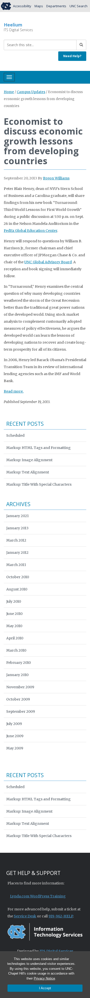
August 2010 (16, 589)
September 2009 (20, 711)
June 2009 (15, 736)
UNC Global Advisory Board (48, 262)
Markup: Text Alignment (27, 472)
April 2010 (14, 638)
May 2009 (14, 748)
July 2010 (13, 601)
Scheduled (15, 435)
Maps (38, 6)
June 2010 (14, 613)
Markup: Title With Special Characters (39, 484)
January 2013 (17, 528)
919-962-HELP (60, 916)
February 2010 (18, 662)
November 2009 (20, 687)
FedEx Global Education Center (30, 230)
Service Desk (25, 916)
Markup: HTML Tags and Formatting (38, 447)
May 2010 (14, 626)
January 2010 (17, 675)
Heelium (13, 25)
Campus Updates (31, 92)
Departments (56, 6)
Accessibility (22, 6)
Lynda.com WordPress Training (38, 896)
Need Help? (72, 56)
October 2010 (17, 577)
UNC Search (79, 6)
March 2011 (16, 565)
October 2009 (18, 699)
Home (9, 92)
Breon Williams (56, 178)
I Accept (45, 988)
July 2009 (14, 723)
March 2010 (16, 650)
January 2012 (17, 552)
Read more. (14, 391)
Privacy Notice (44, 978)
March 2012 (16, 540)
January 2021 (17, 516)
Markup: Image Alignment (29, 460)
